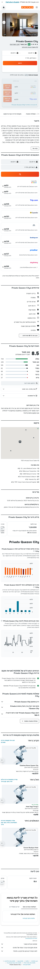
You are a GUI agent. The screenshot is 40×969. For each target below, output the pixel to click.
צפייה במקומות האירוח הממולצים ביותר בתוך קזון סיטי (9, 822)
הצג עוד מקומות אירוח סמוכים (8, 741)
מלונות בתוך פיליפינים (10, 961)
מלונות (27, 961)
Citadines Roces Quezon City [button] (29, 765)
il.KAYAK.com (34, 961)
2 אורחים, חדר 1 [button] (30, 58)
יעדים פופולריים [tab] (14, 907)
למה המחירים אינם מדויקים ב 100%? (25, 951)
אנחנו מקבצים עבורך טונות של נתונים (25, 948)
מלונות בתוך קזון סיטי (29, 918)
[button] (2, 2)
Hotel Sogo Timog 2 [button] (32, 806)
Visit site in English (12, 2)
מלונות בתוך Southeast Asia (14, 963)
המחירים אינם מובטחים (31, 938)
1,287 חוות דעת (15, 44)
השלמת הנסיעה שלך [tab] (29, 907)
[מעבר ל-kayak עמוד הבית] (27, 7)
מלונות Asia (20, 961)
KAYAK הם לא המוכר (30, 944)
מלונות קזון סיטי (26, 964)
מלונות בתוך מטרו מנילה (29, 963)
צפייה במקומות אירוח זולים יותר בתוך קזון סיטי (9, 780)
